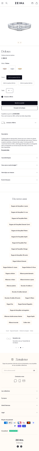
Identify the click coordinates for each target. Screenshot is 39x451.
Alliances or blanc (10, 279)
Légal (2, 412)
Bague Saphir (31, 316)
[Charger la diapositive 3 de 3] (36, 122)
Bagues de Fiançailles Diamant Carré (19, 224)
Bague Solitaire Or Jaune (10, 267)
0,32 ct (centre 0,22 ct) (14, 77)
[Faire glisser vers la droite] (21, 42)
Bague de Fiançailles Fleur (19, 243)
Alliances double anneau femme (13, 316)
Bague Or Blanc (29, 298)
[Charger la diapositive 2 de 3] (35, 122)
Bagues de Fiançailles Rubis (19, 218)
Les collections (5, 391)
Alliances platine (11, 286)
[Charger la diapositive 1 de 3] (34, 122)
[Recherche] (6, 3)
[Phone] (20, 382)
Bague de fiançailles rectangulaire (19, 310)
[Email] (24, 381)
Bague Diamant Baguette (25, 304)
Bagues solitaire (10, 273)
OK (34, 370)
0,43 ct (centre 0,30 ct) (9, 83)
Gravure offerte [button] (8, 97)
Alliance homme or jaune (27, 279)
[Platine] (12, 68)
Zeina (21, 443)
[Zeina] (19, 3)
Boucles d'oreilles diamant (19, 292)
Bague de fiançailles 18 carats (19, 255)
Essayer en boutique (19, 108)
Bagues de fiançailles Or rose (19, 212)
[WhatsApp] (15, 382)
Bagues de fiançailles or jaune (19, 206)
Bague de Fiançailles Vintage (19, 249)
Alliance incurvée (13, 322)
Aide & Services (5, 405)
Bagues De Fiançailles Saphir (20, 237)
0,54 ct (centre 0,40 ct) (26, 83)
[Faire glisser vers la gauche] (18, 42)
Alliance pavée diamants (26, 273)
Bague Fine (10, 304)
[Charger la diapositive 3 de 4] (21, 347)
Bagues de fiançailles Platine (19, 230)
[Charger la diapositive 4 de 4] (23, 347)
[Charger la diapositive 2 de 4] (18, 347)
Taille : (3, 90)
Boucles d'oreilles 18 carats (12, 298)
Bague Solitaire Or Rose (29, 267)
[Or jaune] (20, 68)
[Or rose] (4, 68)
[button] (2, 3)
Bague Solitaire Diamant (19, 261)
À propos (4, 398)
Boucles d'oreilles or (26, 286)
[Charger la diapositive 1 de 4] (16, 347)
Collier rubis (26, 322)
